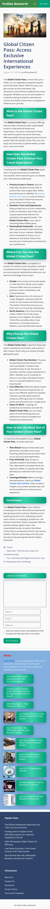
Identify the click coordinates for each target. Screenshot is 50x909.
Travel (9, 547)
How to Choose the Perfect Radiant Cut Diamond (31, 797)
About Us (9, 877)
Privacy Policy (11, 889)
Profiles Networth (15, 4)
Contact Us (10, 881)
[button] (35, 4)
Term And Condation (14, 893)
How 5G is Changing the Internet (30, 769)
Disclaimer (10, 885)
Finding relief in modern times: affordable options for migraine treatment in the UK (18, 692)
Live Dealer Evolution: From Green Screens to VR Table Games (31, 716)
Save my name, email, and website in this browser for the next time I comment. (25, 632)
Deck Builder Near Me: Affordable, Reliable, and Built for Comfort (17, 730)
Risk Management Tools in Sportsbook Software (31, 783)
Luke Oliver (9, 660)
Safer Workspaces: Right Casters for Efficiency (17, 704)
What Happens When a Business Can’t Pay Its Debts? (29, 756)
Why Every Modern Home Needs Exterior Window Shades (31, 742)
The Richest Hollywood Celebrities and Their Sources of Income (16, 679)
